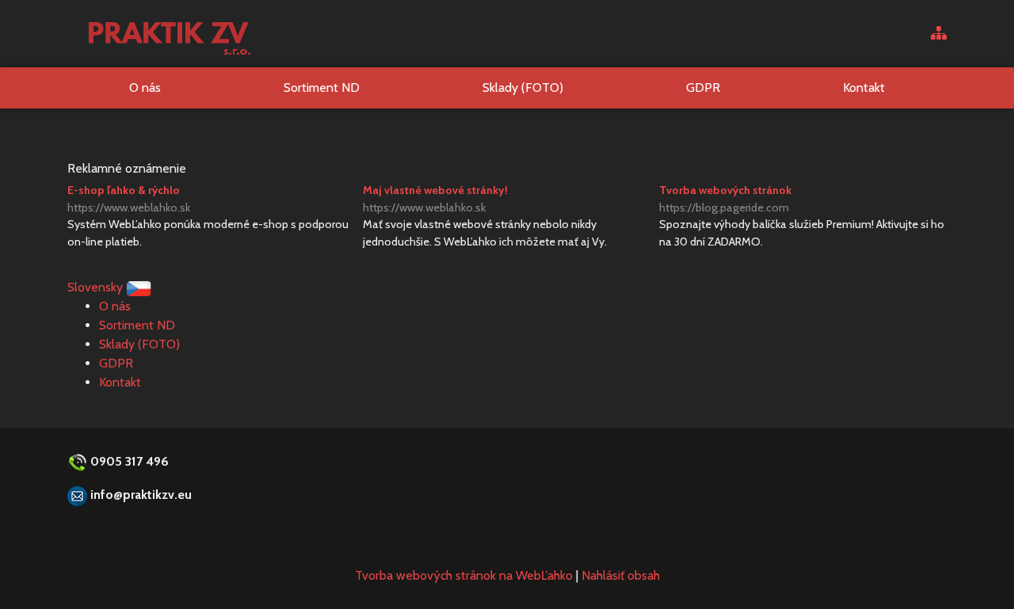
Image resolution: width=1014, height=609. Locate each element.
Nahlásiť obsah (620, 575)
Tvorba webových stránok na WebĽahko (464, 575)
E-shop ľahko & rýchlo (128, 199)
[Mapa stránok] (939, 34)
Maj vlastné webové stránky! (435, 199)
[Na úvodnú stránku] (168, 33)
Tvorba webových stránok (725, 199)
